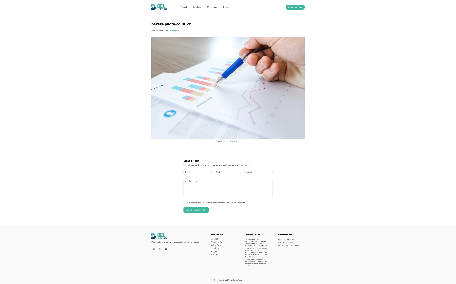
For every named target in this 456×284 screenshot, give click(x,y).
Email (219, 172)
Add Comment (192, 181)
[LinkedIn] (166, 249)
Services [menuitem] (197, 7)
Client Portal (217, 242)
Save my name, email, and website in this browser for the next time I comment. (215, 203)
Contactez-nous (295, 7)
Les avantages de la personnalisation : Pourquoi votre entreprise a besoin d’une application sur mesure (256, 242)
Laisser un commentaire (196, 210)
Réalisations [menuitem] (212, 7)
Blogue (214, 251)
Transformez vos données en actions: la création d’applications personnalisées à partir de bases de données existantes (256, 252)
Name (188, 172)
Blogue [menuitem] (226, 7)
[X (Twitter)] (153, 249)
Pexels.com (174, 30)
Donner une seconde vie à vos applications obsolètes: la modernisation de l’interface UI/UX (256, 263)
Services (215, 248)
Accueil (214, 239)
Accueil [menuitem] (184, 7)
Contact (214, 254)
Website (249, 172)
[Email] (160, 249)
